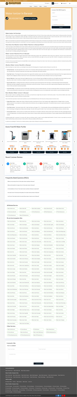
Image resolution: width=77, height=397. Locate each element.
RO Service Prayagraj (9, 391)
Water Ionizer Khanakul (11, 275)
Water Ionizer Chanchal (11, 241)
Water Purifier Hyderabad (43, 375)
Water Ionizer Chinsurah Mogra (37, 241)
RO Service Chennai (56, 386)
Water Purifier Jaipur (9, 377)
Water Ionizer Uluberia (11, 323)
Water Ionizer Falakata (60, 248)
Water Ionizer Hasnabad (24, 262)
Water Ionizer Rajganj (11, 309)
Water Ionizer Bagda (11, 224)
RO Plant (14, 381)
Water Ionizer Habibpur (36, 255)
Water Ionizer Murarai (35, 292)
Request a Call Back (30, 18)
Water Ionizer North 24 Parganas (37, 299)
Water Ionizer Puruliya (35, 306)
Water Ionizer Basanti (11, 231)
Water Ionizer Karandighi (48, 272)
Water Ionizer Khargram (36, 275)
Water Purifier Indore (50, 377)
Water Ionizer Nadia (11, 296)
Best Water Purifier (9, 381)
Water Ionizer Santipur (60, 313)
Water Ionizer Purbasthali (12, 306)
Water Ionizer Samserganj (36, 313)
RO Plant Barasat (36, 329)
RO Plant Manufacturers (36, 211)
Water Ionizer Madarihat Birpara (25, 282)
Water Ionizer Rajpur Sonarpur (25, 309)
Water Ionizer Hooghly (36, 262)
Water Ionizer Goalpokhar (12, 255)
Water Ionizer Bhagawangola (61, 231)
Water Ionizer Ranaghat (36, 309)
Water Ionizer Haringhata (36, 258)
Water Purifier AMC (23, 208)
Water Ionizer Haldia (59, 255)
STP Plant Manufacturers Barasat (13, 335)
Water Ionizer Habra (47, 255)
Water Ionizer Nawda (23, 299)
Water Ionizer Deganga (36, 245)
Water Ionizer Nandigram (48, 296)
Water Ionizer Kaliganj (11, 272)
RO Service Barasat (24, 329)
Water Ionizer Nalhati (35, 296)
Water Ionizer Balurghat (60, 224)
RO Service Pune (38, 388)
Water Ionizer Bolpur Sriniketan (61, 234)
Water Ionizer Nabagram (60, 292)
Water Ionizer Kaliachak (48, 268)
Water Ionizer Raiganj (59, 306)
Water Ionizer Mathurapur (24, 289)
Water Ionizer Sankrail (48, 313)
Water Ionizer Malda (11, 285)
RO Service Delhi (16, 386)
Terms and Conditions (60, 24)
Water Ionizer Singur (35, 316)
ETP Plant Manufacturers (12, 215)
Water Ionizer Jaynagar (11, 268)
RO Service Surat (31, 388)
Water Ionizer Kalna (23, 272)
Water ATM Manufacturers (24, 215)
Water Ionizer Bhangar (23, 234)
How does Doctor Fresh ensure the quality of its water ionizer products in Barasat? (23, 192)
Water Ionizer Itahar (11, 265)
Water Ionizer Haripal (47, 258)
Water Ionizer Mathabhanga (12, 289)
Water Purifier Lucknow (25, 377)
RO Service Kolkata (63, 386)
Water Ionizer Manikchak (48, 285)
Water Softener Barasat (50, 329)
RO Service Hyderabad (39, 386)
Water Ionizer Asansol (48, 221)
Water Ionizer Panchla (60, 299)
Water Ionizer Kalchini (35, 268)
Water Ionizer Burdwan (24, 238)
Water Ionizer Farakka (23, 251)
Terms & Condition (23, 395)
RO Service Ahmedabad (48, 386)
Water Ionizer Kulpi (23, 279)
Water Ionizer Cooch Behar (60, 241)
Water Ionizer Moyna (23, 292)
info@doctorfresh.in (18, 0)
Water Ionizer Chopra (47, 241)
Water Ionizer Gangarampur (48, 251)
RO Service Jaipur (45, 388)
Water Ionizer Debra (23, 245)
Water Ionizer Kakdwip (23, 268)
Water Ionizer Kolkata (60, 275)
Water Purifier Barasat (11, 329)
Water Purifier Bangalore (34, 375)
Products (35, 6)
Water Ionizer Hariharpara (24, 258)
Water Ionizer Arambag (36, 221)
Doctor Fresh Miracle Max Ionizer (12, 141)
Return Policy (34, 395)
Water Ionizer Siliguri (23, 316)
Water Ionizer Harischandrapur (61, 258)
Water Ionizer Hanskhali (12, 258)
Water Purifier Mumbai (16, 375)
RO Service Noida (8, 388)
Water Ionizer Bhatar (35, 234)
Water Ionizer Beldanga (36, 231)
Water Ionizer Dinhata (23, 248)
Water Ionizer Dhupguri (60, 245)
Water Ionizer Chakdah (60, 238)
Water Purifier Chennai (25, 375)
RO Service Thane (66, 388)
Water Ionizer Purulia (23, 306)
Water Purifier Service (11, 208)
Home (31, 6)
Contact (45, 6)
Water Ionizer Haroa (11, 262)
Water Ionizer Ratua (59, 309)
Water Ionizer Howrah (48, 262)
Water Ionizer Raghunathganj (49, 306)
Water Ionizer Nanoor (60, 296)
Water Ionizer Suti (59, 316)
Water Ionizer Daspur (11, 245)
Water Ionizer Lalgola (59, 279)
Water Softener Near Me (48, 208)
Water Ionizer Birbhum (48, 234)
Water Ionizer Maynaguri (36, 289)
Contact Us (30, 381)
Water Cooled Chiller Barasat (38, 332)
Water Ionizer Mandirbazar (24, 285)
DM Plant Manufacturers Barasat (52, 332)
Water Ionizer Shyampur (12, 316)
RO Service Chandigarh (17, 391)
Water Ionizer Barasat (24, 332)
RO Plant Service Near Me (12, 211)
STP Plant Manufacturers (60, 211)
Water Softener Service (60, 208)
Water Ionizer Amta (23, 221)
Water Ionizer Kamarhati (36, 272)
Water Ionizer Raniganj (48, 309)
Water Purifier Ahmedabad (52, 375)
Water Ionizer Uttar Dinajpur (24, 323)
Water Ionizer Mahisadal (48, 282)
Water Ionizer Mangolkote (36, 285)
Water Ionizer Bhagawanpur (12, 234)
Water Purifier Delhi (9, 375)
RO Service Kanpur (59, 388)
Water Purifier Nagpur (41, 377)
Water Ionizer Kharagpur (24, 275)
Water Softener (19, 381)
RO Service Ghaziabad (16, 388)
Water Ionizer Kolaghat (48, 275)
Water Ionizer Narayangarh (12, 299)
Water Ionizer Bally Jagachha (49, 224)
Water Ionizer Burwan (35, 238)
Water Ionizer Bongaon (11, 238)
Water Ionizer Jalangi (35, 265)
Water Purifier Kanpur (33, 377)
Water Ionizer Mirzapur (11, 292)
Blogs (41, 6)
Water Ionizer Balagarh (36, 224)
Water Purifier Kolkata (17, 377)
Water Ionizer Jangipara (60, 265)
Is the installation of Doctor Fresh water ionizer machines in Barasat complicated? (23, 188)
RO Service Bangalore (30, 386)
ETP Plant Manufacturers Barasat (26, 335)
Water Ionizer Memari (60, 289)
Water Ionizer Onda (47, 299)
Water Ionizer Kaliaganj (60, 268)
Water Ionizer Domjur (35, 248)
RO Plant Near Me (23, 211)
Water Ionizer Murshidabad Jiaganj (49, 292)
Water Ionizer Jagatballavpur (24, 265)
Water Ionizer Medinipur (48, 289)
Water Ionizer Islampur (60, 262)
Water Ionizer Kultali (35, 279)
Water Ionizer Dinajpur (11, 248)
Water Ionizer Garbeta (60, 251)
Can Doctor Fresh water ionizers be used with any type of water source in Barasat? (23, 196)
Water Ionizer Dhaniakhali (48, 245)
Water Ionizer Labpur (47, 279)
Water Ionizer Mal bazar (60, 282)
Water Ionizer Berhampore (48, 231)
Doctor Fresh (16, 395)
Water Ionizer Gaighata (36, 251)
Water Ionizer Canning (48, 238)
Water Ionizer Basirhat (23, 231)
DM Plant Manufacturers (48, 211)
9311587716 (25, 0)
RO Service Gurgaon (9, 386)
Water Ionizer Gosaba (23, 255)
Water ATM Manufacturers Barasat (39, 335)
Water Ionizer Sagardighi (24, 313)
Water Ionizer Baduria (60, 221)
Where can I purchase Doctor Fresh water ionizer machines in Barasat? (21, 181)
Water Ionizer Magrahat (36, 282)
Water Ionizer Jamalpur (48, 265)
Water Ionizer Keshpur (60, 272)
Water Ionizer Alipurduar (12, 221)
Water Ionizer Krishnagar (12, 279)
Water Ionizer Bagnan (23, 224)
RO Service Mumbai (23, 386)
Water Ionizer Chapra (23, 241)
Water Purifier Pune (61, 375)
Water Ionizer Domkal (48, 248)
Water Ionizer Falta (11, 251)
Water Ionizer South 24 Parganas (49, 316)
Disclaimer (39, 395)
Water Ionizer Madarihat (12, 282)
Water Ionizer (25, 381)
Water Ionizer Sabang (11, 313)
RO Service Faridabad (24, 388)
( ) (55, 3)
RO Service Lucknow (52, 388)
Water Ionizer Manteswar (60, 285)
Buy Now (12, 152)
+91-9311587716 (9, 0)
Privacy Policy (29, 395)
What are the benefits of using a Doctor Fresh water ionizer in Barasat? (21, 185)
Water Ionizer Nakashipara (24, 296)
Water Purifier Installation (36, 208)
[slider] (12, 145)
